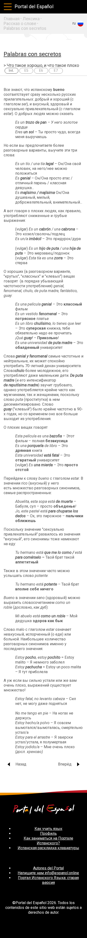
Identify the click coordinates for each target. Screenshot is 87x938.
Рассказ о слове (20, 23)
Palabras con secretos (25, 28)
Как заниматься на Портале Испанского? (48, 840)
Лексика (31, 18)
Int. (11, 71)
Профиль (48, 833)
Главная (12, 18)
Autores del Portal (48, 868)
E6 (41, 71)
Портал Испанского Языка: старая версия (48, 880)
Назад (20, 764)
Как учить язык (48, 828)
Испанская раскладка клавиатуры (48, 848)
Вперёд (65, 764)
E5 (26, 71)
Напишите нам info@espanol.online (48, 873)
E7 (56, 71)
